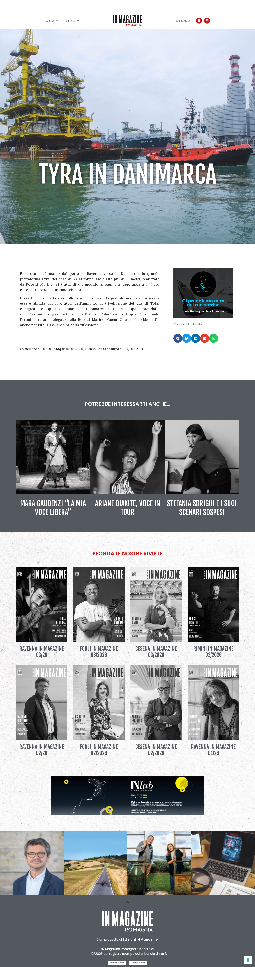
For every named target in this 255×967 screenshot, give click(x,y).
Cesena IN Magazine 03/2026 (156, 651)
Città (50, 21)
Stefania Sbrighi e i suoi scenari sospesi (202, 508)
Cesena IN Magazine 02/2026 (156, 750)
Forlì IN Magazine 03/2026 (99, 651)
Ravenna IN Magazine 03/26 (41, 651)
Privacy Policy (117, 962)
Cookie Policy (138, 962)
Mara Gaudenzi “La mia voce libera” (53, 508)
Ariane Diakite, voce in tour (127, 508)
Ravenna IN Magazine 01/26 (213, 750)
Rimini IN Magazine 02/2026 (213, 651)
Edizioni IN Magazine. (140, 939)
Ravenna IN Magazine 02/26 (41, 750)
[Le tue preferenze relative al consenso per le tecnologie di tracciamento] (248, 960)
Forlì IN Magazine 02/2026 (99, 750)
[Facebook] (199, 21)
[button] (177, 338)
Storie (70, 21)
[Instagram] (207, 21)
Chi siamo (183, 21)
